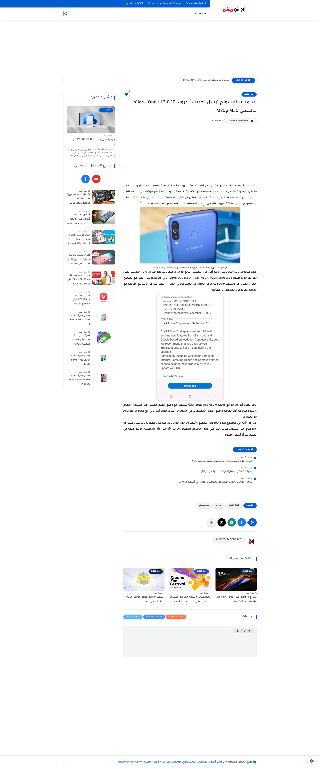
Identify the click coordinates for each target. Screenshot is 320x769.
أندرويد (219, 505)
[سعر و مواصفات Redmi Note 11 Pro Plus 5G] (103, 378)
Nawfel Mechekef (239, 121)
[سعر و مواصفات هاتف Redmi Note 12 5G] (103, 358)
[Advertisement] (160, 50)
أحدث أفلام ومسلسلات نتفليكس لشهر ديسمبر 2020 (222, 461)
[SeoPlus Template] (255, 762)
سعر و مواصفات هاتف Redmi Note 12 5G (206, 80)
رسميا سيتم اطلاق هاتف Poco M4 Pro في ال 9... (145, 599)
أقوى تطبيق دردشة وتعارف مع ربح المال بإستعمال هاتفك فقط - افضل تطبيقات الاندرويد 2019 (78, 260)
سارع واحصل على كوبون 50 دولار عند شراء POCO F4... (236, 599)
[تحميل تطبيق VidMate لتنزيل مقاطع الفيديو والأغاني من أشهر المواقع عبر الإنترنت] (103, 297)
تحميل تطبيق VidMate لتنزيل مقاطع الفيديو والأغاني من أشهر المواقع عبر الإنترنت (79, 300)
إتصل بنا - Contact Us (196, 3)
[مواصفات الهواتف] (65, 762)
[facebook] (85, 179)
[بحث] (65, 13)
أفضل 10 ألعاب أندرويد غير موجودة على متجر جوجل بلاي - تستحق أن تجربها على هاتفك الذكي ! (78, 220)
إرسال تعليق (243, 631)
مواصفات (201, 13)
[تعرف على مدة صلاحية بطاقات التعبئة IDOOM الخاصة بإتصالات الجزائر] (103, 338)
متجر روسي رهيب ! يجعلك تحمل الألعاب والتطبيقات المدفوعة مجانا (79, 240)
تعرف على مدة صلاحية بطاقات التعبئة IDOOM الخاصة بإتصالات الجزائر (80, 340)
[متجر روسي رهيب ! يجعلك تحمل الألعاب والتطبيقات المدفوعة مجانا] (103, 237)
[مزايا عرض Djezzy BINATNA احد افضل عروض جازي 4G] (103, 277)
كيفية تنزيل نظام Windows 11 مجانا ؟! (92, 142)
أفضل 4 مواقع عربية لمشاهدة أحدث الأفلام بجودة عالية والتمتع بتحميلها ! (78, 199)
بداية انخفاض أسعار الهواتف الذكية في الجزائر (226, 471)
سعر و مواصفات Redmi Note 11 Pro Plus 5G (79, 380)
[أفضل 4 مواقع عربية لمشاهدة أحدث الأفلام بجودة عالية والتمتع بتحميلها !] (103, 197)
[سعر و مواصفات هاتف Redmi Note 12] (103, 318)
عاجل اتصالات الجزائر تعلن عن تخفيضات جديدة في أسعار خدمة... (215, 482)
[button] (242, 522)
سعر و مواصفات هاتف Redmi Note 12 (80, 320)
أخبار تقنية (249, 94)
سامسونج (204, 505)
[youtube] (96, 179)
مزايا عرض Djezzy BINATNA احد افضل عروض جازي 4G (79, 279)
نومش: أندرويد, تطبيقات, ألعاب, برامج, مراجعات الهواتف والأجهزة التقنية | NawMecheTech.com (171, 762)
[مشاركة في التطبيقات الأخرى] (212, 522)
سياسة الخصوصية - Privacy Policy (165, 3)
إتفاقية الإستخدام (135, 3)
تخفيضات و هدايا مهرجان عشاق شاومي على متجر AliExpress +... (190, 599)
